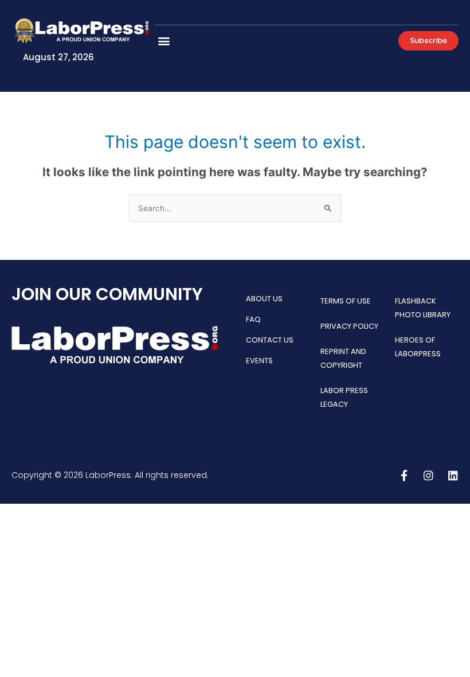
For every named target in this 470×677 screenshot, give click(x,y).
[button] (164, 40)
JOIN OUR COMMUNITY (107, 294)
